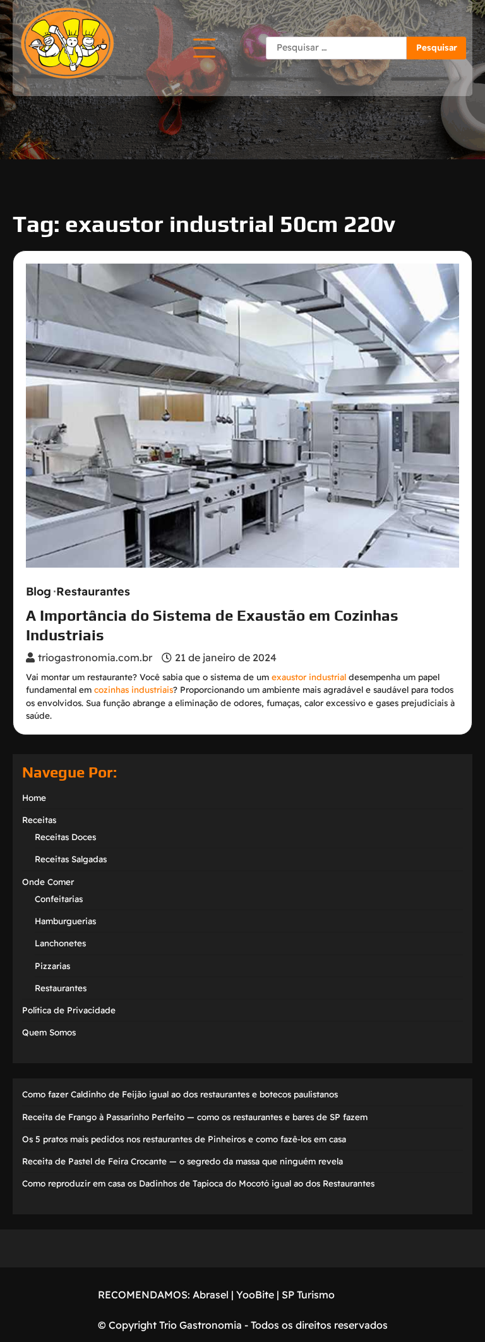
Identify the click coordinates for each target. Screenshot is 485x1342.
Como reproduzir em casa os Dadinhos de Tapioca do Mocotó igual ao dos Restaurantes (198, 1183)
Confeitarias (59, 899)
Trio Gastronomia (199, 1325)
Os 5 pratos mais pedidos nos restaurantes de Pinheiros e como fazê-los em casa (184, 1139)
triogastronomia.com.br (95, 657)
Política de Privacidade (69, 1010)
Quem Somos (49, 1032)
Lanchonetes (60, 943)
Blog (38, 592)
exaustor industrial (309, 677)
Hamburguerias (65, 921)
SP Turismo (308, 1294)
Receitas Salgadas (71, 859)
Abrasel (211, 1294)
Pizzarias (52, 966)
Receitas (39, 820)
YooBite (255, 1294)
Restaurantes (93, 592)
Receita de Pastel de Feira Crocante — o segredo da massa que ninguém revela (182, 1161)
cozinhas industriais (133, 690)
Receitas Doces (65, 837)
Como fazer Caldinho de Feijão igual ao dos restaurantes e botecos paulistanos (180, 1094)
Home (34, 798)
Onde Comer (48, 882)
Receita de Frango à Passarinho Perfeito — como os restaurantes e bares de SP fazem (195, 1117)
